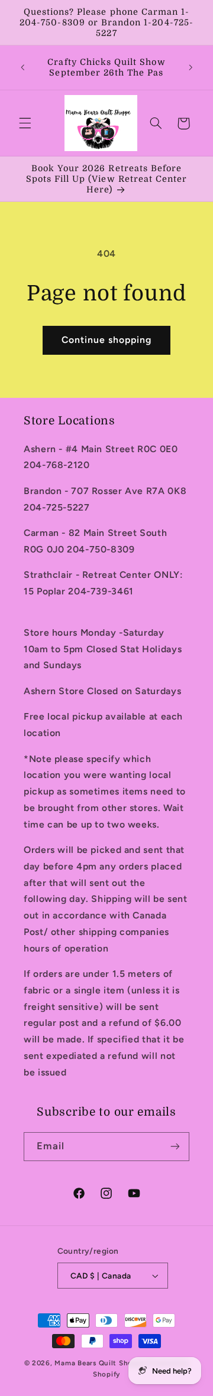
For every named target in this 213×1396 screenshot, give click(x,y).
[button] (24, 123)
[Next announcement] (191, 67)
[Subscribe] (175, 1146)
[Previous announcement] (22, 67)
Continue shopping (107, 339)
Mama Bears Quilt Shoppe (100, 1363)
